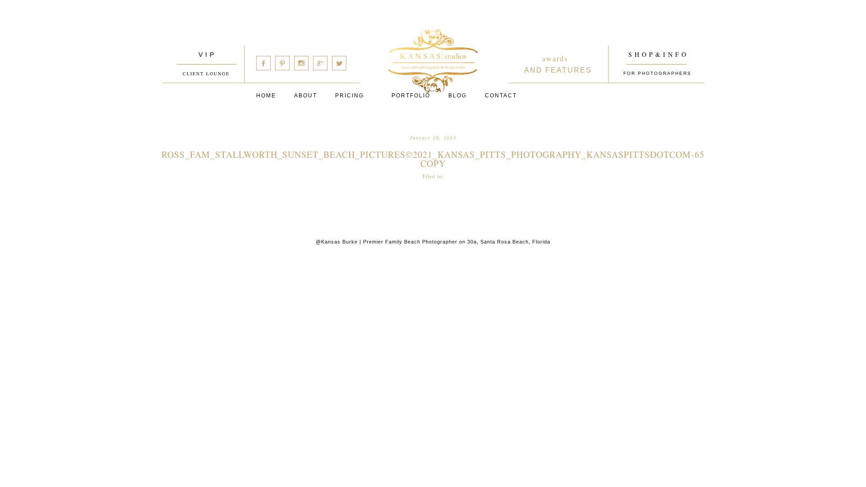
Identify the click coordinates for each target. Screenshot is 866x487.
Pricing (349, 95)
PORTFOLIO (411, 95)
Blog (457, 95)
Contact (501, 95)
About (305, 95)
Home (266, 95)
